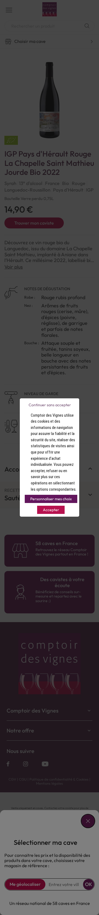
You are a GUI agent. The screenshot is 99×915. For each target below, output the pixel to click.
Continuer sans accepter (50, 404)
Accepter (51, 509)
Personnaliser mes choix (51, 498)
